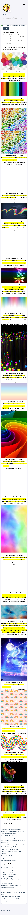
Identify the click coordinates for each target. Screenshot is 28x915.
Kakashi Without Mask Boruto (9, 881)
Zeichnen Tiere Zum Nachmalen (9, 872)
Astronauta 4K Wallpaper (7, 870)
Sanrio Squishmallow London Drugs (10, 833)
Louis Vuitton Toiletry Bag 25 (8, 827)
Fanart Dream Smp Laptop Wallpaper (10, 896)
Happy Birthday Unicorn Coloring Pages (11, 885)
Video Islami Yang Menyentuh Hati (10, 874)
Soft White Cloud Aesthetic (8, 890)
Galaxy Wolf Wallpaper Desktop (9, 847)
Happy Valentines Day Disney (8, 858)
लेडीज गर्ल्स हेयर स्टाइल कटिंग (7, 887)
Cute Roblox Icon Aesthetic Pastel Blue (11, 829)
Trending (6, 28)
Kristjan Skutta (5, 842)
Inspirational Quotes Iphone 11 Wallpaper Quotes (13, 844)
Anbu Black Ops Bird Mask (8, 867)
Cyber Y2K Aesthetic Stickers (8, 835)
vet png (4, 15)
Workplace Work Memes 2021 (9, 860)
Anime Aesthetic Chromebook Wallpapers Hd (13, 840)
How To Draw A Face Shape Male (9, 849)
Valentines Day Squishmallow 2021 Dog (11, 898)
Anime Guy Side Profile (7, 876)
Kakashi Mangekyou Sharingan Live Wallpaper (13, 831)
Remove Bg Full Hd (6, 901)
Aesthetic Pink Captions (7, 855)
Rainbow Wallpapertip (11, 32)
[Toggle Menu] (24, 3)
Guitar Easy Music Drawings (8, 838)
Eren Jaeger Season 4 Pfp (7, 883)
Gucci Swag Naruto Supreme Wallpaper (11, 879)
